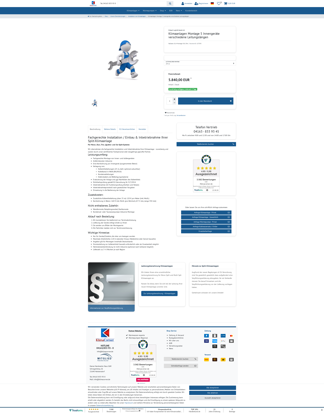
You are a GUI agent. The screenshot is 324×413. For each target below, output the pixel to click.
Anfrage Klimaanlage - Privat (205, 212)
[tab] (95, 129)
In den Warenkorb (205, 101)
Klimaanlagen (132, 10)
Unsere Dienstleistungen (117, 16)
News (178, 10)
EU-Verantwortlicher (127, 129)
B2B (170, 10)
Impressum (129, 403)
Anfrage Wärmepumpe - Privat (205, 222)
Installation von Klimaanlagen (137, 16)
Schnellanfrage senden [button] (180, 366)
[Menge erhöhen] (174, 99)
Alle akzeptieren (212, 387)
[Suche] (170, 3)
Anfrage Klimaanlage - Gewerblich (205, 217)
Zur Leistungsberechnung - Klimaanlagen (159, 293)
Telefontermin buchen (205, 144)
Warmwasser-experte (137, 335)
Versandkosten (181, 115)
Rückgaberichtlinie (176, 338)
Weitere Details (110, 129)
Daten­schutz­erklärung (104, 405)
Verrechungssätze (175, 346)
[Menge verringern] (174, 103)
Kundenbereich (191, 10)
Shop (162, 10)
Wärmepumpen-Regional (138, 338)
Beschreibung (95, 129)
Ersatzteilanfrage (205, 231)
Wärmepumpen (149, 10)
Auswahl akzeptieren (213, 398)
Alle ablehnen (212, 393)
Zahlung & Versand (176, 335)
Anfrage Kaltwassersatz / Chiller (205, 226)
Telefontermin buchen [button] (180, 359)
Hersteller (142, 129)
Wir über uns (174, 340)
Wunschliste (170, 113)
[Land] (212, 3)
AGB (170, 343)
